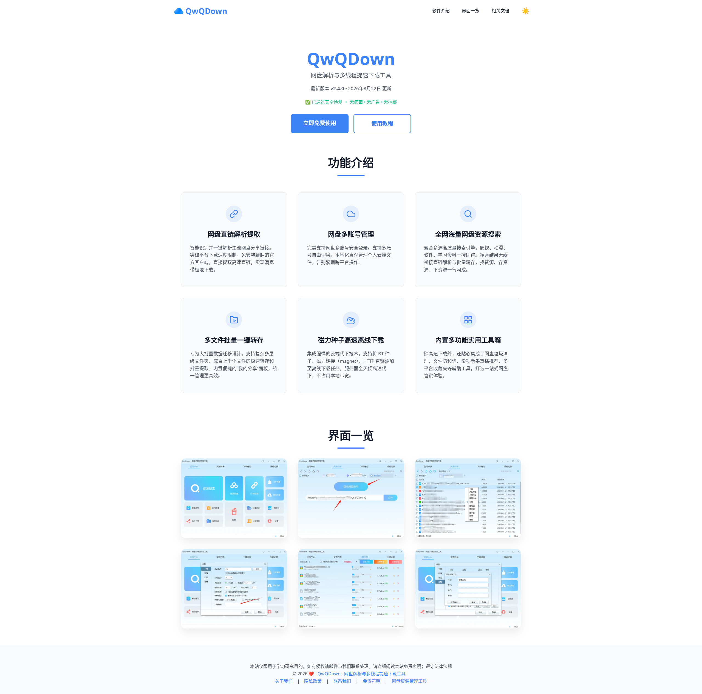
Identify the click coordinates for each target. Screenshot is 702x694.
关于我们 (284, 681)
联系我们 (342, 681)
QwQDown (206, 10)
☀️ (526, 11)
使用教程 (382, 123)
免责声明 (371, 681)
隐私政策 (313, 681)
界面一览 (470, 11)
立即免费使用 (319, 123)
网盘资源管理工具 (409, 681)
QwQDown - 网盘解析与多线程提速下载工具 (362, 674)
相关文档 (500, 11)
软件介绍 (441, 11)
